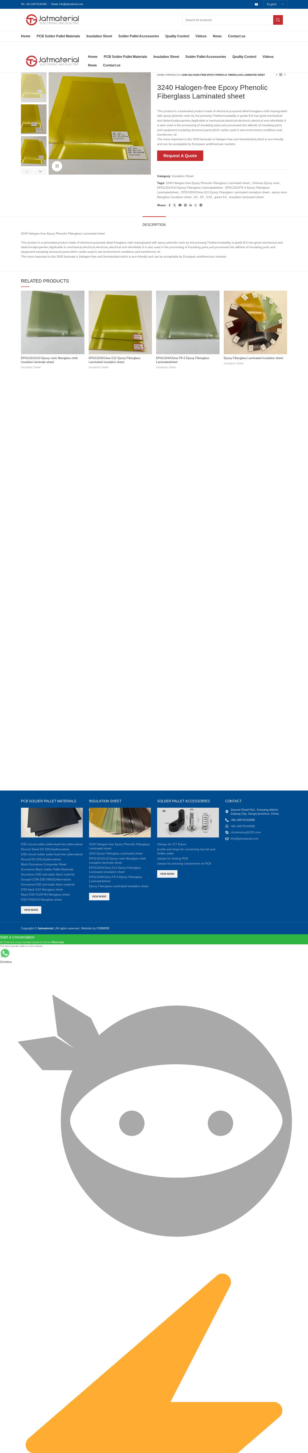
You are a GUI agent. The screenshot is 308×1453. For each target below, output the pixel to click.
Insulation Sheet (182, 176)
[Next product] (285, 75)
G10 (209, 197)
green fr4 (220, 197)
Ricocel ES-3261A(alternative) (41, 859)
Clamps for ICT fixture (171, 844)
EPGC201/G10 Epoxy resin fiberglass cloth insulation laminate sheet (117, 860)
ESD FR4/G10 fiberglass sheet (41, 899)
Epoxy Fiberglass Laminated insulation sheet (253, 358)
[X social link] (174, 205)
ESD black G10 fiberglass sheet (42, 889)
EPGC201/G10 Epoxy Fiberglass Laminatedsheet (190, 187)
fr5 (202, 197)
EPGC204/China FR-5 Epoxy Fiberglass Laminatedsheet (115, 879)
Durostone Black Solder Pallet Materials (47, 869)
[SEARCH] (278, 20)
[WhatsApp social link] (195, 205)
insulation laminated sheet (246, 197)
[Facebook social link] (169, 205)
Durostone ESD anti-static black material (47, 874)
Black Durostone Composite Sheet (43, 864)
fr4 (196, 197)
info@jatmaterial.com (71, 4)
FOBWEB (103, 928)
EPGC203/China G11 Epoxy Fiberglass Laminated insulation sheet (225, 192)
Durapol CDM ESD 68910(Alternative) (46, 879)
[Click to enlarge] (57, 166)
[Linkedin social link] (190, 205)
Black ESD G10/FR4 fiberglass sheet (45, 894)
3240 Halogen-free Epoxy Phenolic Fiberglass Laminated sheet (208, 183)
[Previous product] (276, 75)
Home (160, 75)
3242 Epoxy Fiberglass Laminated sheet (115, 853)
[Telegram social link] (201, 205)
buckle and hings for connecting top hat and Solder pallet (186, 851)
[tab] (154, 222)
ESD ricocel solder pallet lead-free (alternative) (52, 844)
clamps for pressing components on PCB (184, 863)
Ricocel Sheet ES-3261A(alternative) (45, 849)
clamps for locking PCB (172, 858)
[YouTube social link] (256, 4)
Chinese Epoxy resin (266, 183)
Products (173, 75)
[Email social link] (180, 205)
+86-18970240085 (36, 4)
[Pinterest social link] (185, 205)
